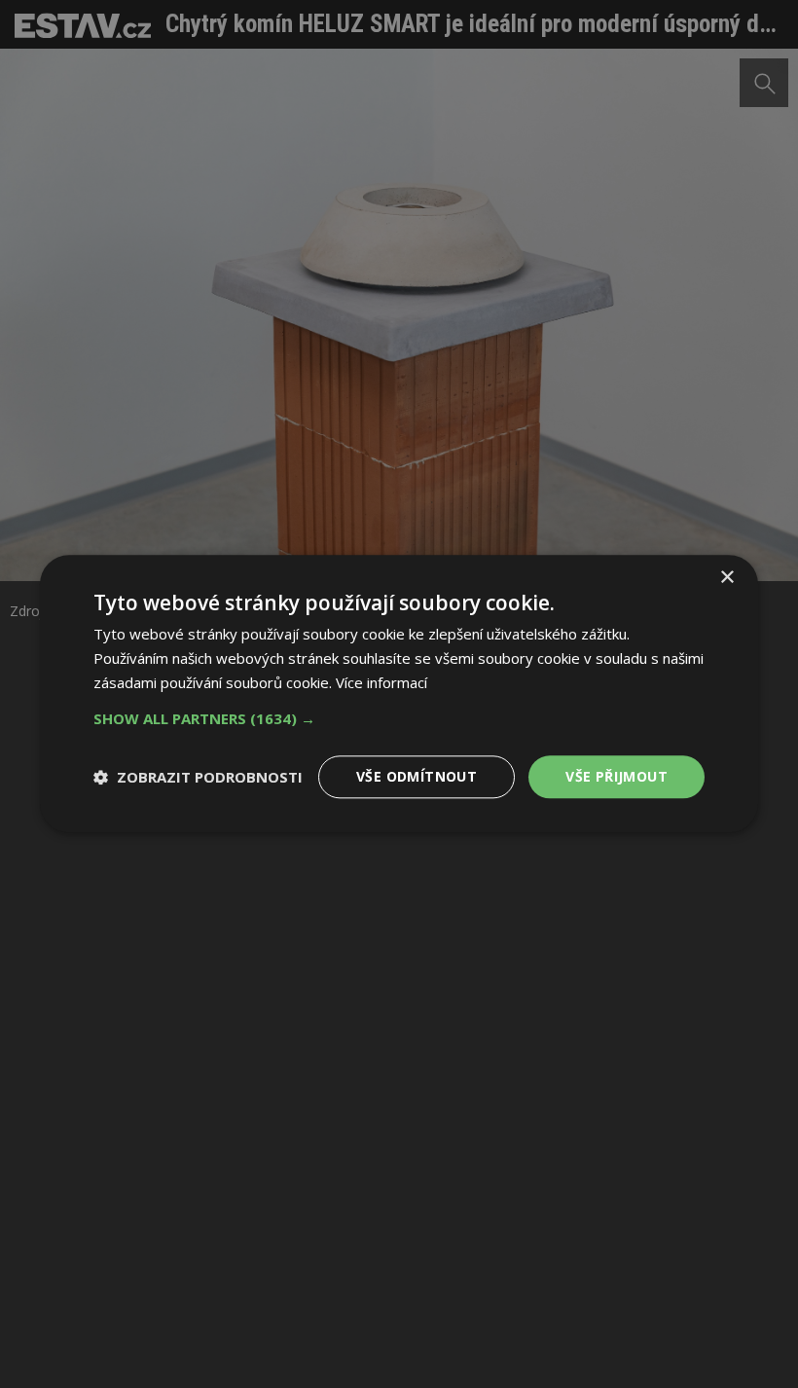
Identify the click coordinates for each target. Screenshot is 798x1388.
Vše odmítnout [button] (416, 776)
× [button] (726, 577)
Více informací (381, 682)
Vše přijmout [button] (616, 776)
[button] (399, 718)
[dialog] (399, 694)
